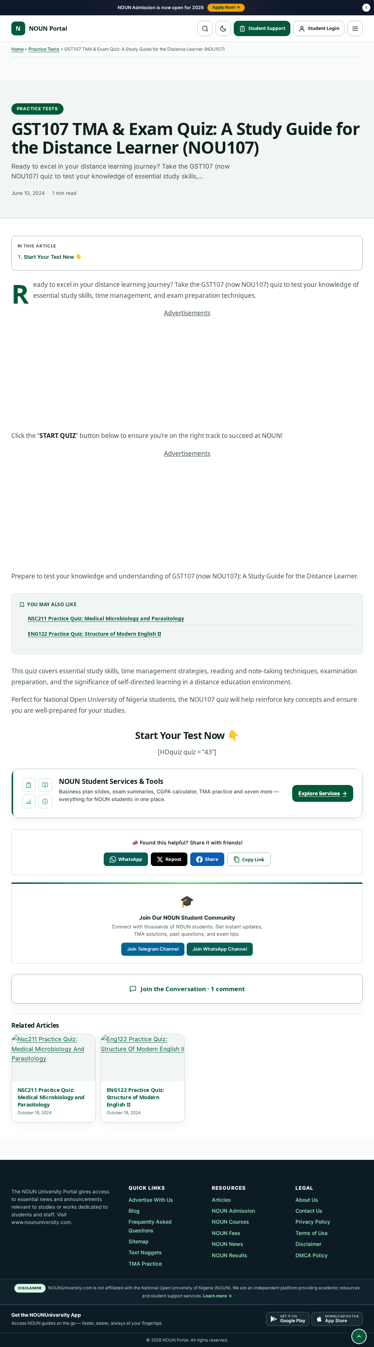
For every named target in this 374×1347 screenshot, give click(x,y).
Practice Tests (44, 49)
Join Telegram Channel (153, 949)
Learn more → (217, 1295)
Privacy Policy (312, 1222)
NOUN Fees (226, 1233)
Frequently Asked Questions (150, 1226)
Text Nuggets (145, 1252)
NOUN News (227, 1244)
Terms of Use (311, 1233)
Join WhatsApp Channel (219, 949)
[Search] (205, 28)
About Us (306, 1200)
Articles (221, 1200)
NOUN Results (229, 1255)
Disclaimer (308, 1244)
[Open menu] (355, 28)
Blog (134, 1211)
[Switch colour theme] (223, 28)
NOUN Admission (233, 1211)
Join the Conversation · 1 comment (193, 989)
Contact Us (309, 1211)
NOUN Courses (230, 1222)
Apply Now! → (226, 7)
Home (17, 49)
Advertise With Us (151, 1200)
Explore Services (322, 793)
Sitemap (139, 1241)
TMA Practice (145, 1264)
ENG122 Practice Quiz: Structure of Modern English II (94, 633)
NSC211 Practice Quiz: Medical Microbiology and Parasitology (106, 618)
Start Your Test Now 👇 (53, 257)
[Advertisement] (187, 376)
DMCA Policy (311, 1255)
